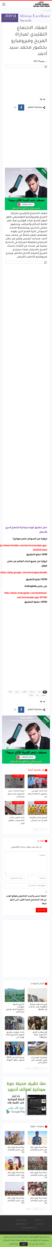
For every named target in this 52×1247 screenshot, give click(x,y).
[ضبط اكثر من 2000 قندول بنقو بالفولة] (14, 1048)
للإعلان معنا (21, 1220)
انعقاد (10, 692)
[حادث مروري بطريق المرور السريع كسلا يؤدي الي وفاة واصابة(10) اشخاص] (14, 1023)
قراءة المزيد (13, 1244)
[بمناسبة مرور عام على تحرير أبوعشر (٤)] (37, 1188)
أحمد (39, 692)
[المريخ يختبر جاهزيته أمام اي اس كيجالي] (37, 808)
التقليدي (24, 692)
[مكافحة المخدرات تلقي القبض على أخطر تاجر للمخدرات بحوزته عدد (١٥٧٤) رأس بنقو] (37, 1048)
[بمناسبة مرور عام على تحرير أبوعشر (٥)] (14, 1163)
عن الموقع (39, 1220)
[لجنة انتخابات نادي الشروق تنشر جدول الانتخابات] (14, 781)
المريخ (17, 692)
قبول (24, 1244)
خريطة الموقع (20, 1224)
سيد (37, 695)
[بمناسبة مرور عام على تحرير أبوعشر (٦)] (37, 1163)
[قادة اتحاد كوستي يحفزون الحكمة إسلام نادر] (37, 781)
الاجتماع (32, 692)
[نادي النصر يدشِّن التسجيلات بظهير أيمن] (14, 808)
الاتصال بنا (39, 1224)
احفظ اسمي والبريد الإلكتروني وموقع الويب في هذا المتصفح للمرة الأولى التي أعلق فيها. (26, 900)
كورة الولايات (41, 776)
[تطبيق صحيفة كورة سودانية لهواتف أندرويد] (26, 1098)
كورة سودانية (41, 803)
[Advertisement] (26, 140)
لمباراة (31, 695)
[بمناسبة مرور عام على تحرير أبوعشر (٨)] (37, 1138)
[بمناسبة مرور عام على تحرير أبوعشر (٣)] (14, 1188)
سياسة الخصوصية (29, 1228)
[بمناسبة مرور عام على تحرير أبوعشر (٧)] (14, 1138)
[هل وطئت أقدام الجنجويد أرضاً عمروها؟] (37, 1023)
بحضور (44, 695)
